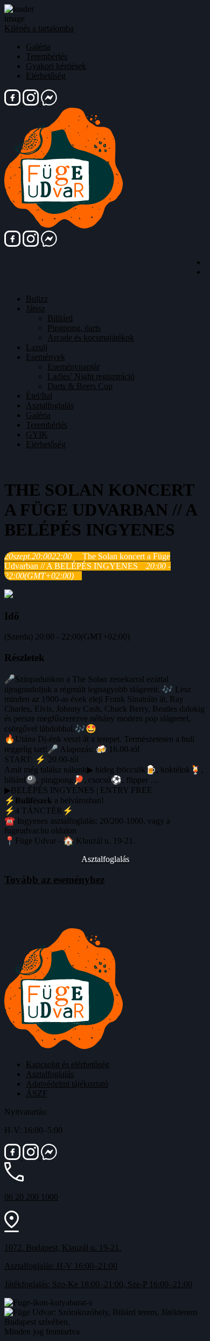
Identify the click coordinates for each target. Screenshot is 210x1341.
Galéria (38, 46)
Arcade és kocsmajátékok (90, 337)
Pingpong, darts (74, 327)
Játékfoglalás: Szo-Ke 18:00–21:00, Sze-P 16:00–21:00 (98, 1284)
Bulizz (37, 298)
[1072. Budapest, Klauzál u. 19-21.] (11, 1229)
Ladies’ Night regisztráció (91, 376)
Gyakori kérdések (56, 66)
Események (45, 357)
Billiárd (60, 318)
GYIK (37, 434)
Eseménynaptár (73, 366)
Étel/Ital (39, 395)
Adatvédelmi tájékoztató (67, 1083)
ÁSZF (36, 1093)
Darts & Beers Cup (80, 386)
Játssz (35, 308)
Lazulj (36, 347)
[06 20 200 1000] (14, 1178)
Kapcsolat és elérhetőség (67, 1064)
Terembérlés (46, 56)
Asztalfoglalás (50, 405)
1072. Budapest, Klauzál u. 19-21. (62, 1247)
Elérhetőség (46, 75)
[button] (105, 859)
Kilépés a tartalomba (39, 28)
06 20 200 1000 (31, 1196)
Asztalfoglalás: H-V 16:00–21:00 (60, 1265)
